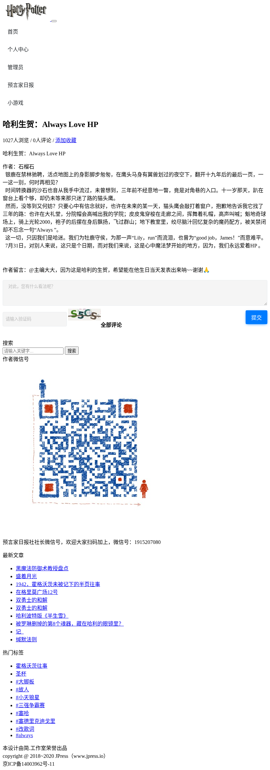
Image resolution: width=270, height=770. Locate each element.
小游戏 (15, 103)
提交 (256, 318)
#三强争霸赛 (30, 705)
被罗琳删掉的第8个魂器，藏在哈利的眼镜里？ (70, 624)
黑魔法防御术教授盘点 (42, 568)
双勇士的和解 (31, 600)
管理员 (15, 67)
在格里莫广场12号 (37, 592)
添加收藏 (65, 140)
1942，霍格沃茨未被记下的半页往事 (58, 584)
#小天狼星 (28, 697)
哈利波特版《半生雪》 (42, 616)
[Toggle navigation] (54, 21)
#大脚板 (25, 681)
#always (24, 735)
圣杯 (21, 674)
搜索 (72, 350)
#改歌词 (25, 729)
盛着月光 (26, 576)
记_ (20, 631)
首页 (13, 32)
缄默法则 (26, 639)
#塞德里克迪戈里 (35, 721)
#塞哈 (22, 713)
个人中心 (18, 49)
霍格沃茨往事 (31, 666)
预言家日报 (21, 85)
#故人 (22, 689)
